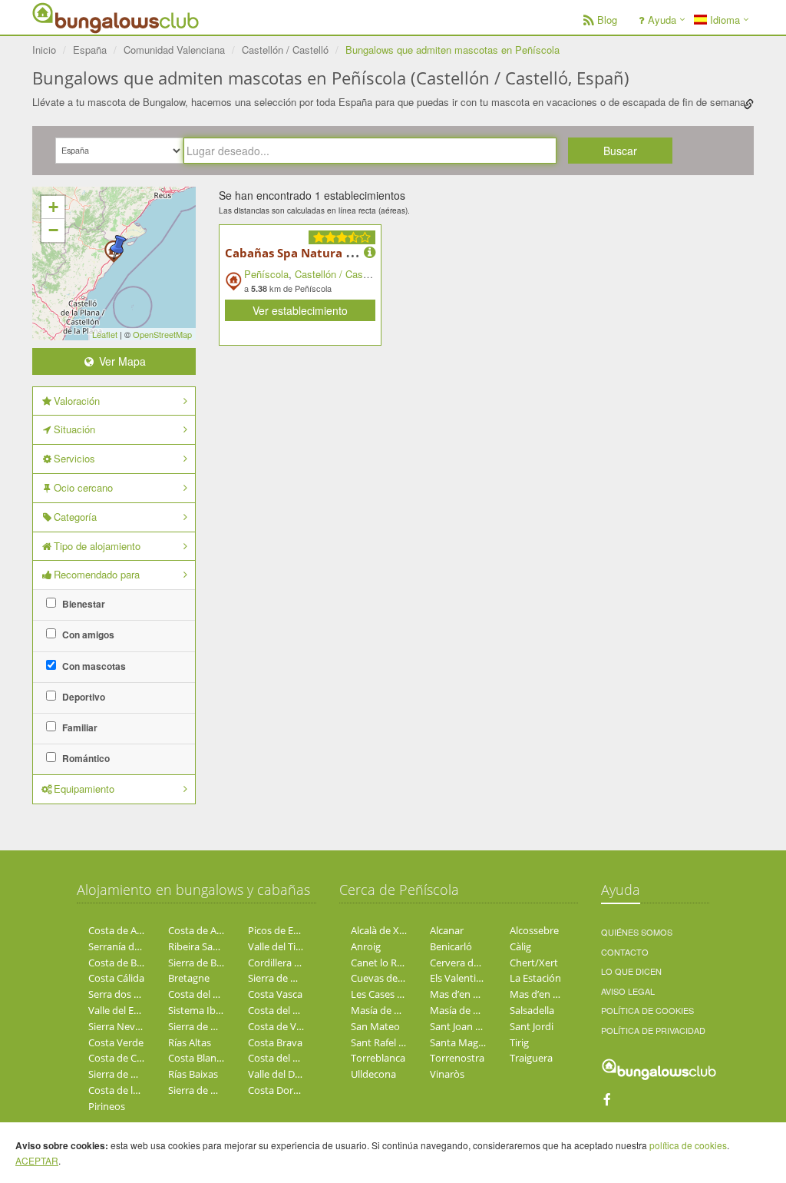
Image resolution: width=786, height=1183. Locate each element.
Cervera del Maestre (475, 962)
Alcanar (447, 930)
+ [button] (53, 207)
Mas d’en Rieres (465, 994)
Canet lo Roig (381, 962)
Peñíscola (266, 274)
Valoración (77, 400)
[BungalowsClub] (70, 17)
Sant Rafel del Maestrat (403, 1042)
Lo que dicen (631, 971)
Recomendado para (97, 574)
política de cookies (688, 1145)
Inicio (44, 49)
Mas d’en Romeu (548, 994)
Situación (74, 429)
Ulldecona (373, 1074)
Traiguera (531, 1058)
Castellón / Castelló (338, 274)
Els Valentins (458, 978)
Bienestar (82, 604)
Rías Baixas (193, 1074)
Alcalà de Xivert (385, 930)
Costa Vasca (275, 994)
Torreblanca (378, 1058)
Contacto (625, 952)
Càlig (520, 946)
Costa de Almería (126, 930)
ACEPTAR (36, 1160)
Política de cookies (647, 1010)
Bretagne (189, 978)
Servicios (74, 458)
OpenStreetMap (162, 334)
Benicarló (451, 946)
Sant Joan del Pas (468, 1026)
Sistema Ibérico (203, 1010)
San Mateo (375, 1026)
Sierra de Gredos (125, 1074)
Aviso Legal (628, 991)
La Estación (535, 978)
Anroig (366, 946)
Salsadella (532, 1010)
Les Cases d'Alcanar (395, 994)
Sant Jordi (531, 1026)
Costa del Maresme (291, 1010)
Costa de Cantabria (131, 1058)
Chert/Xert (534, 962)
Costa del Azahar (286, 1058)
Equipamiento (84, 788)
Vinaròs (447, 1074)
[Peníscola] (118, 247)
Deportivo (82, 697)
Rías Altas (189, 1042)
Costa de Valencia (288, 1026)
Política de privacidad (653, 1030)
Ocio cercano (83, 487)
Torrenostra (457, 1058)
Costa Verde (116, 1042)
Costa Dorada (279, 1090)
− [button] (53, 230)
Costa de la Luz (122, 1090)
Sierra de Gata (200, 1026)
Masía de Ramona (470, 1010)
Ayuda (662, 19)
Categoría (75, 516)
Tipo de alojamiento (97, 545)
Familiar (78, 727)
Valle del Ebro (119, 1010)
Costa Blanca (197, 1058)
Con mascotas (93, 666)
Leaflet (104, 334)
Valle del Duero (282, 1074)
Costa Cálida (116, 978)
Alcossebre (534, 930)
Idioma (723, 19)
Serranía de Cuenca (132, 946)
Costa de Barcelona (132, 962)
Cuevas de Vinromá (395, 978)
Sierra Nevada (120, 1026)
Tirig (519, 1042)
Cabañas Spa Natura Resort (304, 252)
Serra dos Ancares (129, 994)
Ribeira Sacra (197, 946)
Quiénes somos (636, 932)
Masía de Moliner (390, 1010)
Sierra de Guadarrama (218, 1090)
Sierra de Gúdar (283, 978)
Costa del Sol (197, 994)
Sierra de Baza (200, 962)
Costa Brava (275, 1042)
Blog (607, 19)
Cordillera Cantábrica (295, 962)
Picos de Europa (284, 930)
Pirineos (106, 1106)
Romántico (85, 758)
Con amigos (87, 634)
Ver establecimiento (300, 310)
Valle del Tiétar (281, 946)
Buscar (620, 150)
